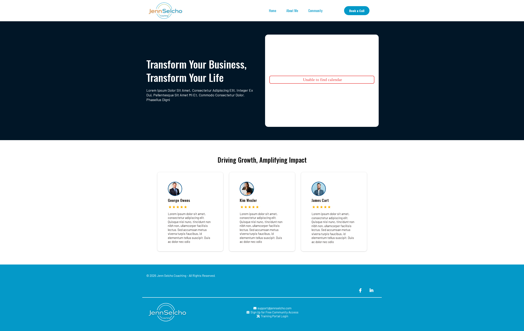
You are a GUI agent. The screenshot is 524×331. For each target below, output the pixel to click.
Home (272, 10)
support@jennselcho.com (274, 308)
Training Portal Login (274, 316)
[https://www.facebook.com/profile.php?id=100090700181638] (361, 290)
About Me (292, 10)
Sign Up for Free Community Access (274, 312)
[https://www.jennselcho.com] (164, 10)
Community (315, 10)
